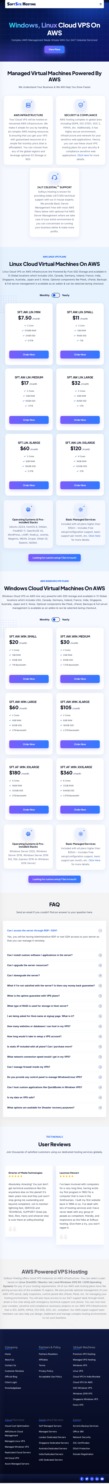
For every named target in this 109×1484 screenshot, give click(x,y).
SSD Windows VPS (82, 1388)
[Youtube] (102, 1479)
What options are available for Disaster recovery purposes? (40, 1107)
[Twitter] (87, 1479)
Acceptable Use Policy (50, 1376)
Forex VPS (78, 1405)
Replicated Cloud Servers (18, 1452)
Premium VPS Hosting (84, 1354)
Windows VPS (80, 1365)
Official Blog (11, 1376)
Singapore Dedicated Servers (54, 1442)
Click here (83, 155)
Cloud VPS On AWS (83, 1382)
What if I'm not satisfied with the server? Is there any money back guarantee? (51, 985)
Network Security (82, 1437)
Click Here (94, 535)
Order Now (29, 354)
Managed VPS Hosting (84, 1359)
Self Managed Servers (50, 1426)
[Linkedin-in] (97, 1479)
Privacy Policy (46, 1371)
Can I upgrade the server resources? (27, 965)
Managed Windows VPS (17, 1446)
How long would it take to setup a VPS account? (34, 1036)
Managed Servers (48, 1431)
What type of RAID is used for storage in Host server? (37, 1006)
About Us (9, 1359)
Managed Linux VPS (15, 1441)
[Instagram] (92, 1479)
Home (8, 1354)
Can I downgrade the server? (23, 975)
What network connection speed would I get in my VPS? (38, 1056)
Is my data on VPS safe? (21, 1097)
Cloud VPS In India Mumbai (86, 1376)
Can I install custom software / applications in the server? (40, 955)
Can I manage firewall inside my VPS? (28, 1067)
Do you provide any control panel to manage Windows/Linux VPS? (44, 1077)
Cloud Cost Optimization (17, 1426)
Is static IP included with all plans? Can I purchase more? (39, 1046)
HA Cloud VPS (12, 1458)
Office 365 (78, 1431)
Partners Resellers (48, 1354)
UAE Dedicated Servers (51, 1459)
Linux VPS (78, 1371)
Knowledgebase (13, 1388)
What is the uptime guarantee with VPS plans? (33, 995)
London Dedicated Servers (52, 1437)
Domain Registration (83, 1454)
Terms (42, 1365)
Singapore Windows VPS (85, 1399)
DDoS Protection (81, 1448)
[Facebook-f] (82, 1479)
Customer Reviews (14, 1371)
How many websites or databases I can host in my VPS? (38, 1026)
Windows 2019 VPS (82, 1393)
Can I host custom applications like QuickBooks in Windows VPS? (44, 1087)
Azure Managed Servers (17, 1463)
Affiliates (43, 1359)
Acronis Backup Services (85, 1426)
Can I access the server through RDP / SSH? (32, 930)
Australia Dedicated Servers (53, 1448)
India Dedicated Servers (51, 1454)
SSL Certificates (81, 1442)
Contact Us (10, 1365)
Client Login (11, 1382)
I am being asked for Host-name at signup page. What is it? (40, 1016)
